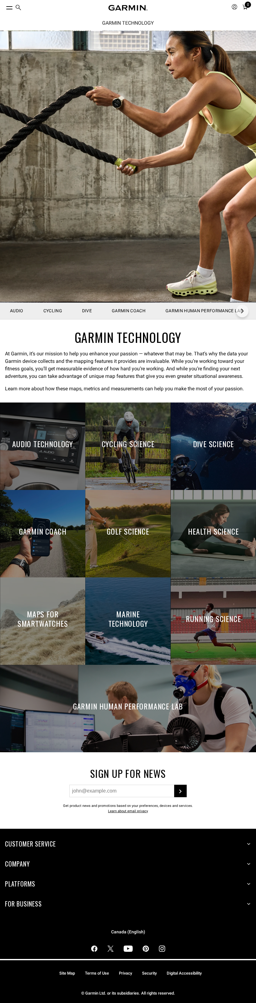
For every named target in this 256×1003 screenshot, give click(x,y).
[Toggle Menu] (3, 6)
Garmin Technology (128, 23)
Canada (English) (128, 932)
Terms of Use (97, 973)
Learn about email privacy (128, 811)
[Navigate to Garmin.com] (128, 8)
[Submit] (180, 791)
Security (149, 973)
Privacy (125, 973)
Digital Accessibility (184, 973)
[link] (128, 167)
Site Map (67, 973)
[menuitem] (18, 8)
